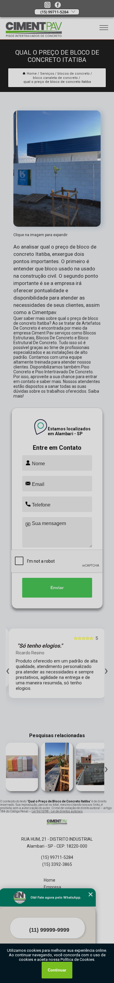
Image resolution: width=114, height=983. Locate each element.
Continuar (57, 970)
